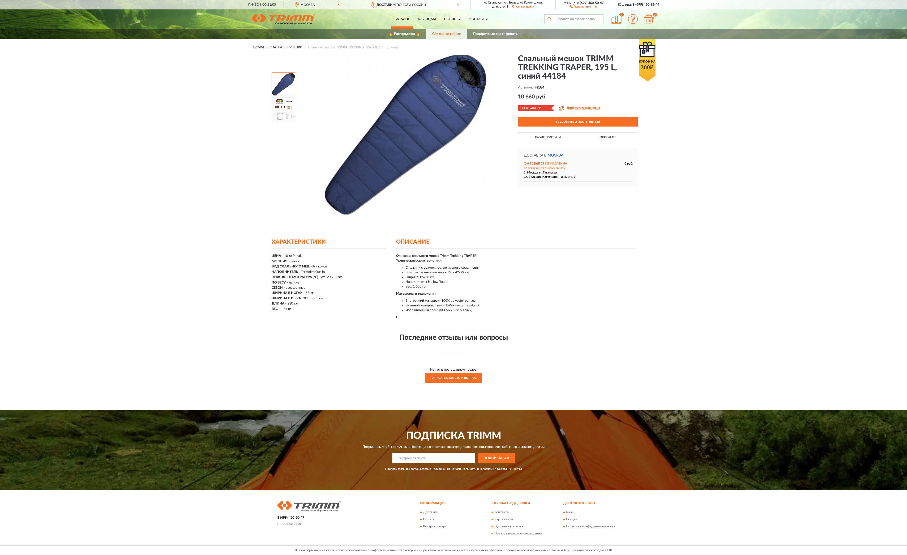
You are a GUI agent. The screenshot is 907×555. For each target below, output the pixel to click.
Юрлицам (427, 19)
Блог (569, 512)
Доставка (430, 512)
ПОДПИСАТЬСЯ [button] (496, 458)
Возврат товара (435, 526)
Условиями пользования (495, 468)
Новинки (452, 19)
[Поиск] (549, 19)
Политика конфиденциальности (590, 526)
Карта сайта (503, 519)
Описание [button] (608, 137)
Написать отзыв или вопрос (453, 378)
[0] (649, 19)
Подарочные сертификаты (495, 34)
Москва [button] (555, 155)
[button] (583, 6)
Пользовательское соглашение (518, 533)
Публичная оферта (508, 526)
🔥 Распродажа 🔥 (404, 34)
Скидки (571, 519)
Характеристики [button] (548, 137)
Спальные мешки (446, 34)
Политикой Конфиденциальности (454, 468)
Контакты (478, 19)
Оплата (428, 519)
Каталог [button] (402, 19)
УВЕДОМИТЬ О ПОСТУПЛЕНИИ (578, 121)
